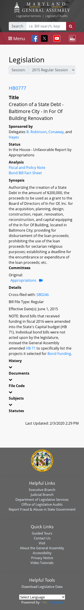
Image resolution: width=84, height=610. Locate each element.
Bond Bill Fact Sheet (25, 172)
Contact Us (42, 538)
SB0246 (43, 294)
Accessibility (42, 553)
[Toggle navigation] (56, 38)
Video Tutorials (42, 562)
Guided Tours (42, 533)
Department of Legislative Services (42, 499)
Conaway (56, 131)
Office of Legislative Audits (42, 504)
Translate (56, 602)
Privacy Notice (42, 557)
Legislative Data (50, 586)
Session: (19, 69)
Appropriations (23, 280)
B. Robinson (36, 131)
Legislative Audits (56, 16)
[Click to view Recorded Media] (41, 280)
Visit (42, 543)
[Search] (70, 26)
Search (17, 26)
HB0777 (17, 88)
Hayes (14, 137)
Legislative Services (28, 16)
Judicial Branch (42, 494)
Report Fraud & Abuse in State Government (42, 509)
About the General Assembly (42, 548)
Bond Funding (59, 353)
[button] (42, 368)
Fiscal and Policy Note (27, 167)
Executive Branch (42, 489)
